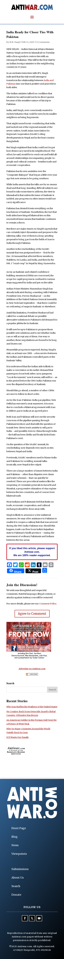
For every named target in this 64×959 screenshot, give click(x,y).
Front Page (18, 828)
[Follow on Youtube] (39, 918)
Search (15, 886)
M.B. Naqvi (14, 42)
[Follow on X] (32, 918)
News (15, 845)
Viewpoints (19, 853)
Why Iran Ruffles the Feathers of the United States (31, 706)
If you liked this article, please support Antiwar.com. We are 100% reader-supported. (32, 552)
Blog (14, 836)
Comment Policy (47, 603)
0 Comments (43, 42)
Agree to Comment (32, 613)
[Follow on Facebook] (25, 918)
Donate (16, 894)
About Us (17, 877)
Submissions (20, 869)
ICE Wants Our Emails (17, 737)
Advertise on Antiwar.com (32, 668)
